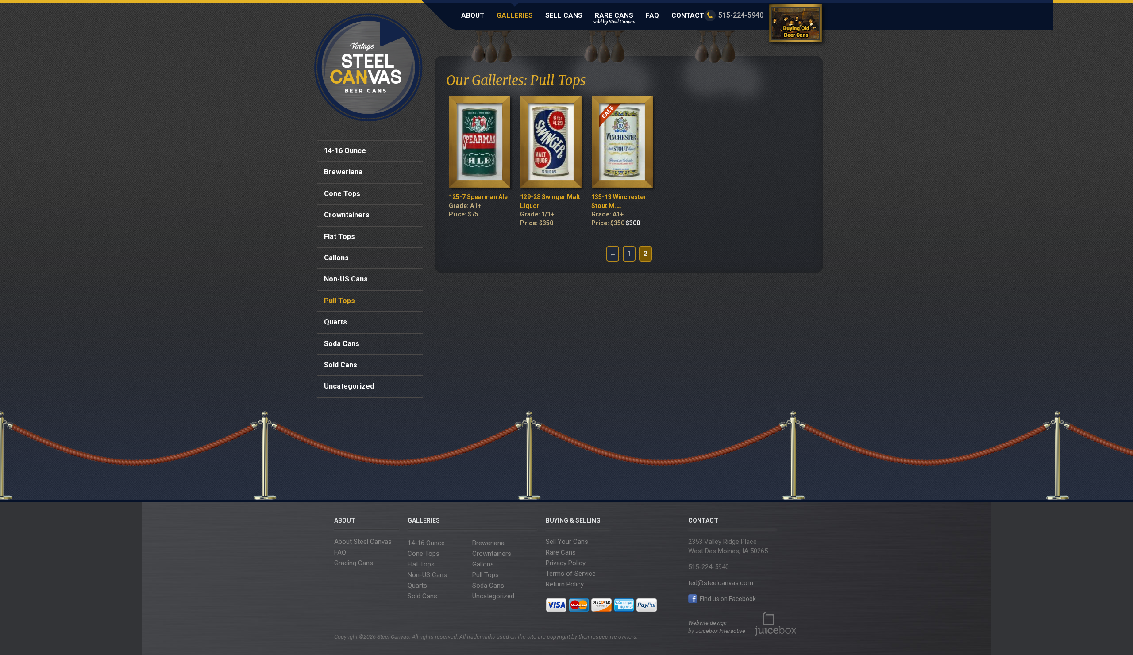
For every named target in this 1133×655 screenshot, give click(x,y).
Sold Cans (340, 365)
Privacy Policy (566, 563)
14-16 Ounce (345, 150)
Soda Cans (341, 343)
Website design (707, 623)
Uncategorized (349, 386)
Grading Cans (353, 563)
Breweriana (343, 172)
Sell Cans (563, 15)
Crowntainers (347, 215)
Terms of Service (571, 574)
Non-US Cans (346, 279)
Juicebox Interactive (720, 631)
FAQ (652, 15)
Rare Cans (614, 18)
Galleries (515, 15)
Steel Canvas (368, 67)
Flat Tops (339, 236)
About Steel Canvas (363, 542)
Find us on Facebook (727, 598)
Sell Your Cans (567, 542)
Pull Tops (339, 301)
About (472, 15)
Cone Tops (342, 193)
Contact (687, 15)
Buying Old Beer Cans (797, 25)
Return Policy (565, 584)
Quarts (335, 322)
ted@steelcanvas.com (720, 583)
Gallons (336, 258)
